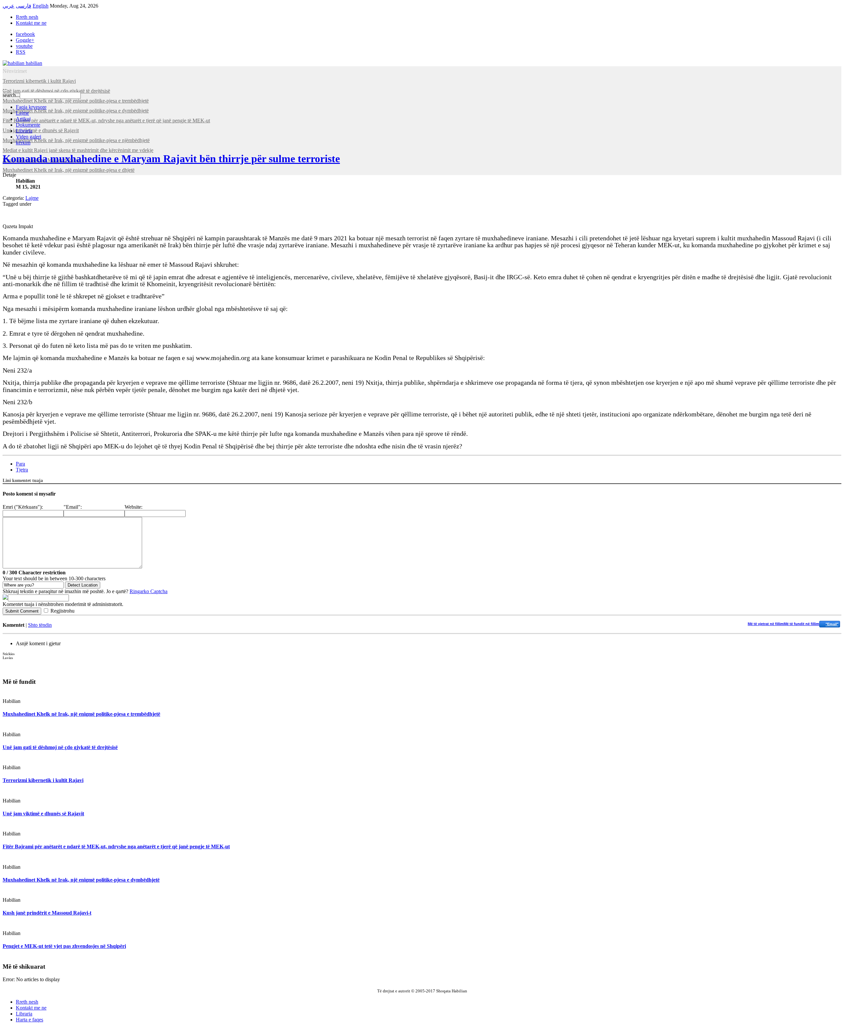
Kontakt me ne (31, 23)
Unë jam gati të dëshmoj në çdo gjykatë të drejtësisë (60, 747)
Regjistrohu (62, 611)
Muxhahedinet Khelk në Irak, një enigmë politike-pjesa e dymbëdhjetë (81, 880)
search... (11, 95)
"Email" (832, 624)
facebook (25, 34)
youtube (24, 46)
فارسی (23, 6)
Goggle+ (25, 40)
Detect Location (83, 585)
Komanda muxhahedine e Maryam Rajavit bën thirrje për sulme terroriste (171, 159)
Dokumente (28, 125)
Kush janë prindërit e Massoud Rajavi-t (47, 913)
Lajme (22, 113)
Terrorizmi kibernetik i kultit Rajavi (43, 780)
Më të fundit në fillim (801, 624)
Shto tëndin (40, 625)
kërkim (23, 142)
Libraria (24, 131)
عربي (9, 6)
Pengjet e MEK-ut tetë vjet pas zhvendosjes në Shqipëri (64, 946)
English (40, 6)
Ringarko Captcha (148, 591)
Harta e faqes (29, 1019)
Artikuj (23, 119)
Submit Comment (22, 611)
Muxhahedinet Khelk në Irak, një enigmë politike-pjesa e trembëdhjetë (81, 714)
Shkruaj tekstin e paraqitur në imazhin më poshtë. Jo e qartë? (85, 591)
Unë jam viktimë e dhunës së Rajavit (43, 813)
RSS (20, 52)
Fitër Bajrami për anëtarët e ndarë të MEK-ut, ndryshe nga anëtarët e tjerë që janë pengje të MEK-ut (116, 846)
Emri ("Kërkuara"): (23, 507)
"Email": (73, 507)
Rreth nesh (27, 17)
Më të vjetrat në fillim (766, 624)
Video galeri (28, 136)
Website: (133, 507)
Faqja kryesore (31, 107)
